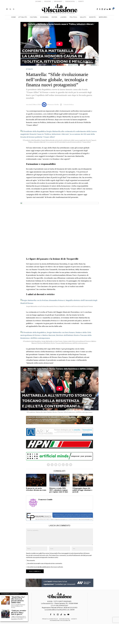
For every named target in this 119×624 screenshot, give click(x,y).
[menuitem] (38, 1)
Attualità (29, 69)
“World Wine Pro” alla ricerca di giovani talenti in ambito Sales (18, 599)
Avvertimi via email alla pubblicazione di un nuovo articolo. (45, 567)
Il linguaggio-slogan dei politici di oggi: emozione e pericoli (82, 490)
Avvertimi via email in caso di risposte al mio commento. (45, 563)
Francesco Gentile (53, 104)
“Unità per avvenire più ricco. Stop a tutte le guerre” (18, 612)
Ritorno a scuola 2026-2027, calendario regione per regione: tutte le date (58, 490)
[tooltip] (97, 9)
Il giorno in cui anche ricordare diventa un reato (36, 489)
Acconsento (31, 560)
